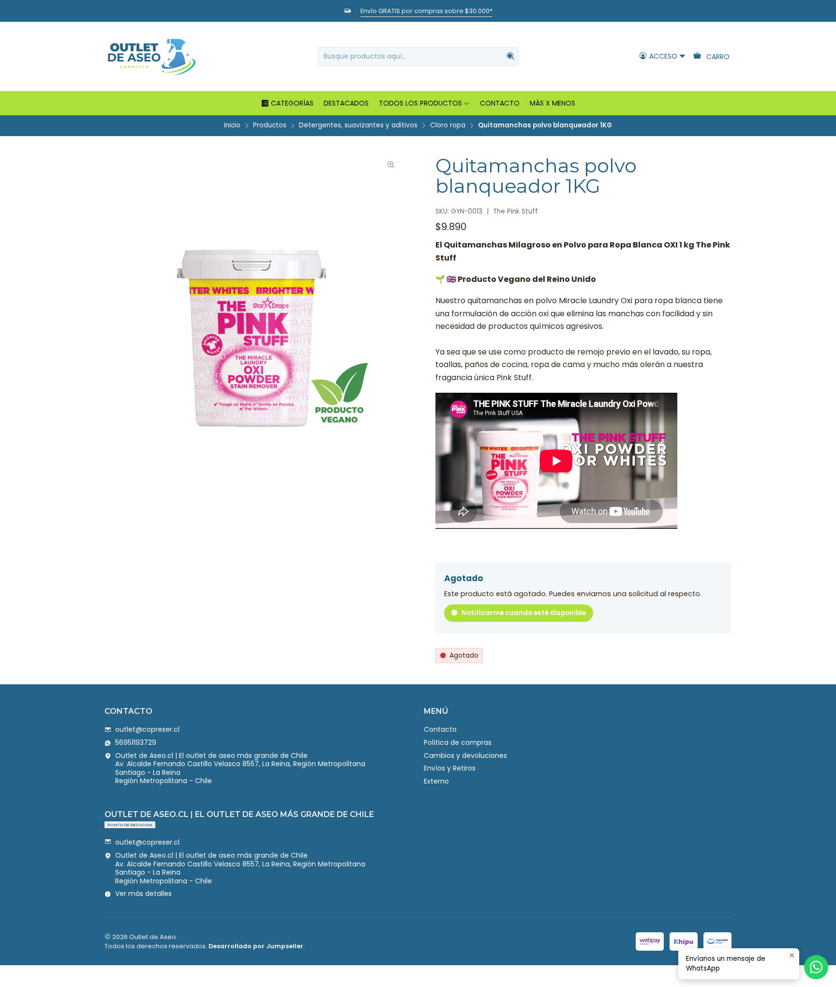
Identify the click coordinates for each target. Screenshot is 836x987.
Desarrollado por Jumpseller (256, 946)
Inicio (232, 125)
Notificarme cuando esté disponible (524, 612)
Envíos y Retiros (450, 768)
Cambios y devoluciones (465, 755)
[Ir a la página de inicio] (151, 56)
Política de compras (458, 742)
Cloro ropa (447, 125)
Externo (436, 781)
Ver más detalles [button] (143, 893)
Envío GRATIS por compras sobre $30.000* (426, 11)
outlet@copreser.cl (147, 729)
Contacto (440, 729)
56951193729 (135, 742)
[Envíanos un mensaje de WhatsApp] (816, 967)
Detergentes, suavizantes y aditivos (358, 125)
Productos (269, 125)
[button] (287, 103)
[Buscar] (510, 56)
